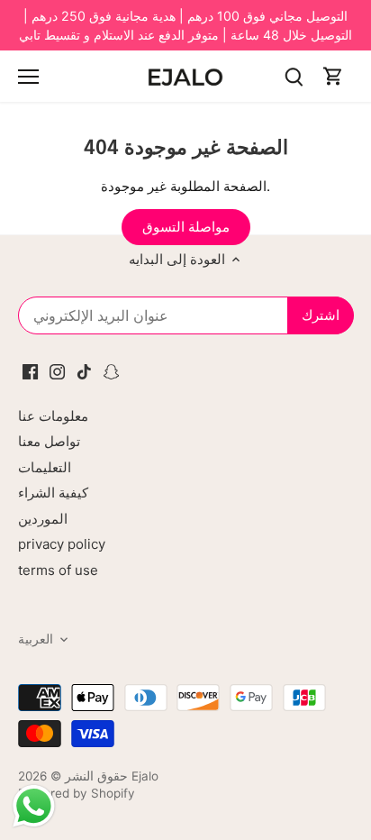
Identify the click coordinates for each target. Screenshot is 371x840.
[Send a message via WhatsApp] (34, 806)
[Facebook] (30, 370)
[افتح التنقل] (28, 76)
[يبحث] (293, 76)
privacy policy (61, 543)
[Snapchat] (111, 370)
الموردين (43, 518)
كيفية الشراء (53, 492)
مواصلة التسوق (186, 226)
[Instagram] (57, 370)
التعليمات (44, 467)
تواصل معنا (49, 441)
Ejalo (144, 776)
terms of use (58, 570)
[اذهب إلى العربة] (333, 76)
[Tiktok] (84, 370)
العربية (35, 639)
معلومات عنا (53, 416)
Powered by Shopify (76, 793)
